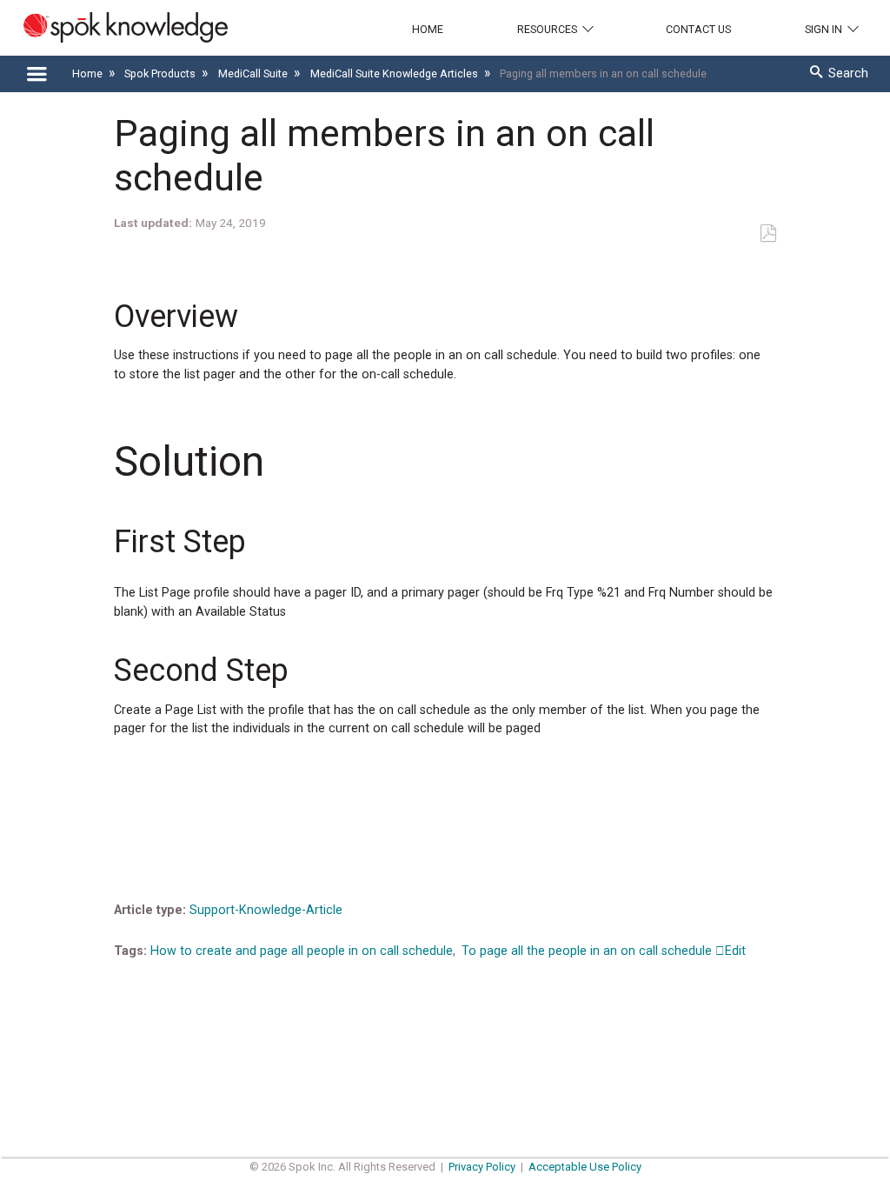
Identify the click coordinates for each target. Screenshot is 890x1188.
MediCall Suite (254, 73)
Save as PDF (768, 233)
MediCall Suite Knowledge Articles (395, 73)
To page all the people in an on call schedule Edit (604, 951)
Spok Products (161, 73)
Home (427, 29)
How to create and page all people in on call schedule (301, 951)
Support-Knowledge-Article (265, 910)
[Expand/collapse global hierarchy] (36, 75)
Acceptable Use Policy (584, 1166)
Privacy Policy (481, 1166)
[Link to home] (114, 27)
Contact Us (698, 29)
